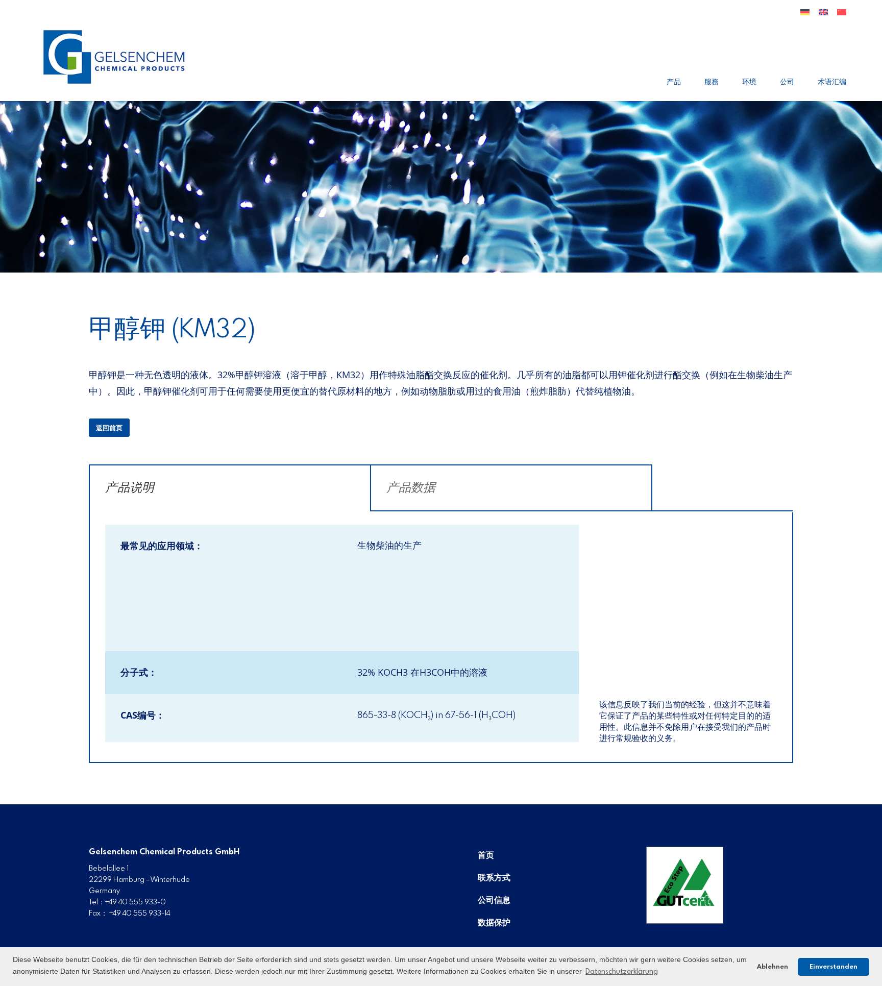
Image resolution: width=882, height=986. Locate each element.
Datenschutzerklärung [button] (621, 971)
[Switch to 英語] (823, 16)
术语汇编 (832, 82)
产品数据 (410, 488)
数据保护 (494, 923)
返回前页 (109, 428)
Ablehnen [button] (772, 967)
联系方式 (494, 878)
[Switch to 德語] (805, 16)
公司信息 (494, 900)
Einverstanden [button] (833, 967)
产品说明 (129, 488)
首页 (486, 855)
